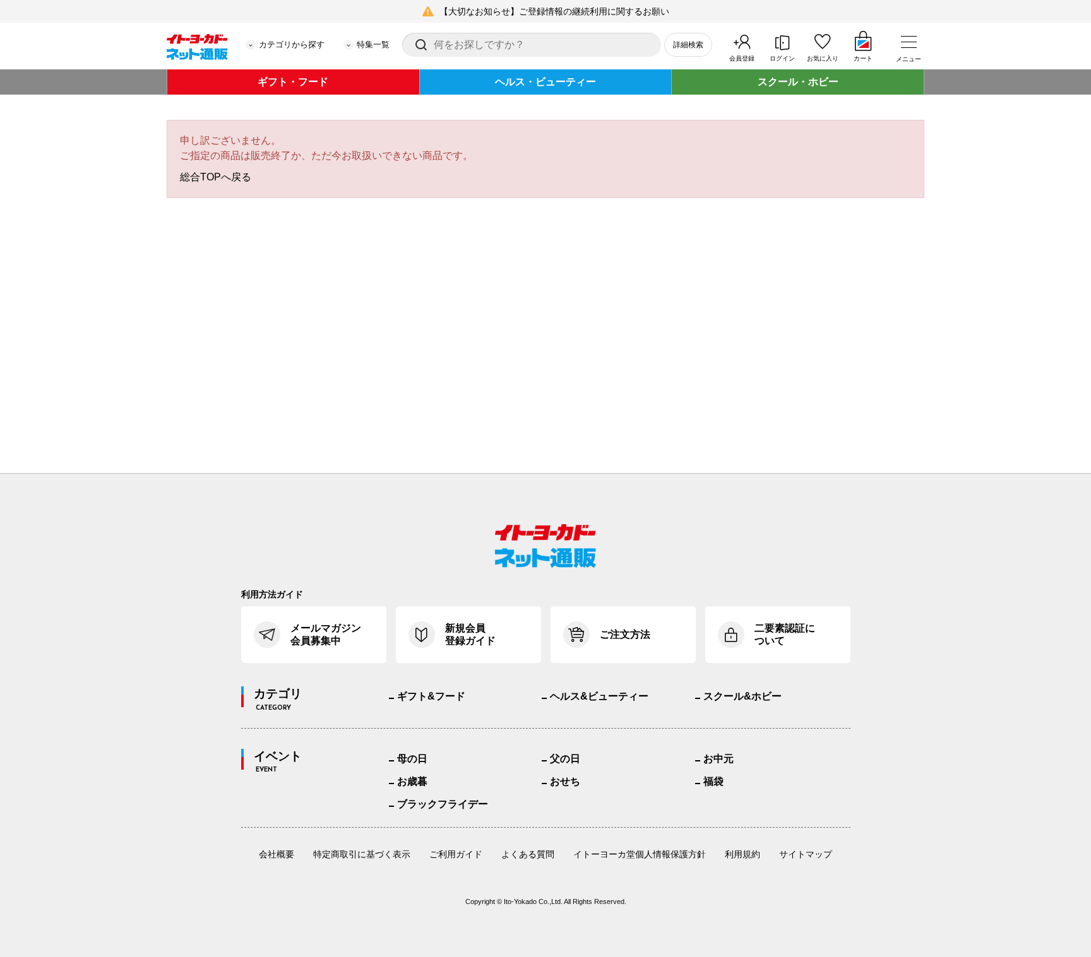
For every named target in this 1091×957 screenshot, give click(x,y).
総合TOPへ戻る (215, 177)
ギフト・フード (293, 81)
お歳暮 (412, 781)
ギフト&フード (431, 696)
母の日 (412, 758)
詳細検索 (688, 44)
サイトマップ (805, 854)
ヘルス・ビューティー (545, 81)
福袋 (713, 781)
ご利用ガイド (455, 854)
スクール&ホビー (742, 696)
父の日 (565, 758)
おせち (565, 781)
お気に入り (822, 58)
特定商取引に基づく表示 (361, 854)
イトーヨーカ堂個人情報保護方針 (639, 854)
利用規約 (742, 854)
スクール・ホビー (798, 81)
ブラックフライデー (442, 804)
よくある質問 (527, 854)
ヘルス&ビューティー (599, 696)
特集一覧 (373, 44)
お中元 (718, 758)
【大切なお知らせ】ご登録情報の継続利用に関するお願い (554, 11)
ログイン (782, 58)
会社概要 (276, 854)
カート (863, 58)
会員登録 (741, 58)
